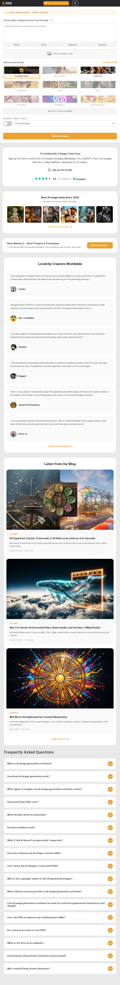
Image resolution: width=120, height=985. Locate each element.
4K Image (7, 119)
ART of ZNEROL (26, 318)
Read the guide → (100, 245)
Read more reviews (58, 446)
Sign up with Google (62, 170)
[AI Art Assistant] (51, 20)
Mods (44, 45)
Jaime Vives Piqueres (29, 405)
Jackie (21, 289)
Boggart (22, 376)
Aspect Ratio (20, 119)
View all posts (58, 739)
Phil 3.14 (22, 434)
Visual (16, 45)
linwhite (22, 347)
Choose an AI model (13, 62)
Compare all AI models (59, 227)
